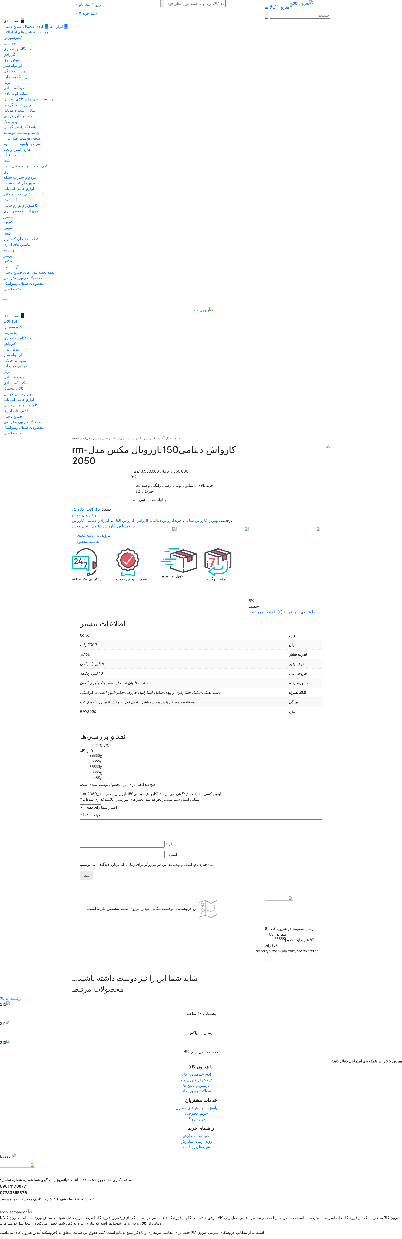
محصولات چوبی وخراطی (22, 278)
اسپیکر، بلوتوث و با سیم (22, 143)
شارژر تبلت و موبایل (19, 110)
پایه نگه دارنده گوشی (19, 127)
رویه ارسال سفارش (196, 1141)
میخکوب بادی (13, 87)
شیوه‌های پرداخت (196, 1146)
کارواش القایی (123, 520)
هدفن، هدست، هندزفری (22, 138)
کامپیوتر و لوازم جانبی (20, 205)
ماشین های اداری (16, 244)
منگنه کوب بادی (15, 93)
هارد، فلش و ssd (16, 149)
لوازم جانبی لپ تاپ (18, 188)
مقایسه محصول (88, 541)
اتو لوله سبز (12, 65)
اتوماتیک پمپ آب (16, 76)
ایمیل (171, 854)
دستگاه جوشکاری (17, 48)
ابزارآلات (56, 26)
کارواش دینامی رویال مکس (93, 526)
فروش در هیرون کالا (196, 1079)
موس (7, 227)
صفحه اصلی (13, 289)
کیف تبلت (11, 266)
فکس (7, 261)
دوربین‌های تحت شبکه (20, 182)
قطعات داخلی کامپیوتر (21, 238)
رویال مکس (81, 514)
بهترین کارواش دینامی (201, 520)
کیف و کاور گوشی (17, 115)
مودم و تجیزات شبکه (19, 177)
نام (169, 844)
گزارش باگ (196, 1118)
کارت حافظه (13, 155)
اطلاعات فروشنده (263, 611)
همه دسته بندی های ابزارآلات (25, 32)
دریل (7, 82)
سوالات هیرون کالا (196, 1091)
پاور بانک (10, 121)
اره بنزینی (11, 43)
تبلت (6, 160)
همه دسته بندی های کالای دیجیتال (29, 99)
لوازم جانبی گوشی (17, 104)
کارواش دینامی (98, 520)
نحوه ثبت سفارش (196, 1135)
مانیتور (8, 216)
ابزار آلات (165, 438)
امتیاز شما (109, 807)
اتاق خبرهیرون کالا (196, 1074)
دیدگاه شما (90, 814)
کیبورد (8, 222)
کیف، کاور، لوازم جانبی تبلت (25, 166)
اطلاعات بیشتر (305, 611)
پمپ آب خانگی (15, 71)
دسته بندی (11, 315)
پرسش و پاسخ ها (196, 1085)
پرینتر (7, 255)
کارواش (9, 54)
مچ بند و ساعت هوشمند (21, 132)
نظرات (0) (286, 611)
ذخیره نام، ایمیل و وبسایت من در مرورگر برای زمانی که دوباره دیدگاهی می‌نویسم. (144, 864)
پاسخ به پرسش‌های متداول (196, 1107)
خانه (177, 438)
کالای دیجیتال (33, 26)
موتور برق (11, 60)
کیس (7, 233)
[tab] (305, 612)
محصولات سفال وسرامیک (23, 283)
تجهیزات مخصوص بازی (21, 210)
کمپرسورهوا (12, 37)
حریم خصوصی (196, 1113)
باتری (7, 171)
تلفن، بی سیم (13, 250)
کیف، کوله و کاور (17, 194)
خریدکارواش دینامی (166, 520)
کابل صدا (10, 199)
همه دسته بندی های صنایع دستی (28, 272)
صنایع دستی (12, 26)
